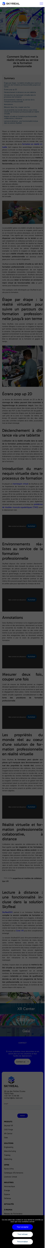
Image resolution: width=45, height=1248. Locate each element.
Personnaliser (22, 1241)
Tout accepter (22, 1227)
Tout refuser (22, 1234)
